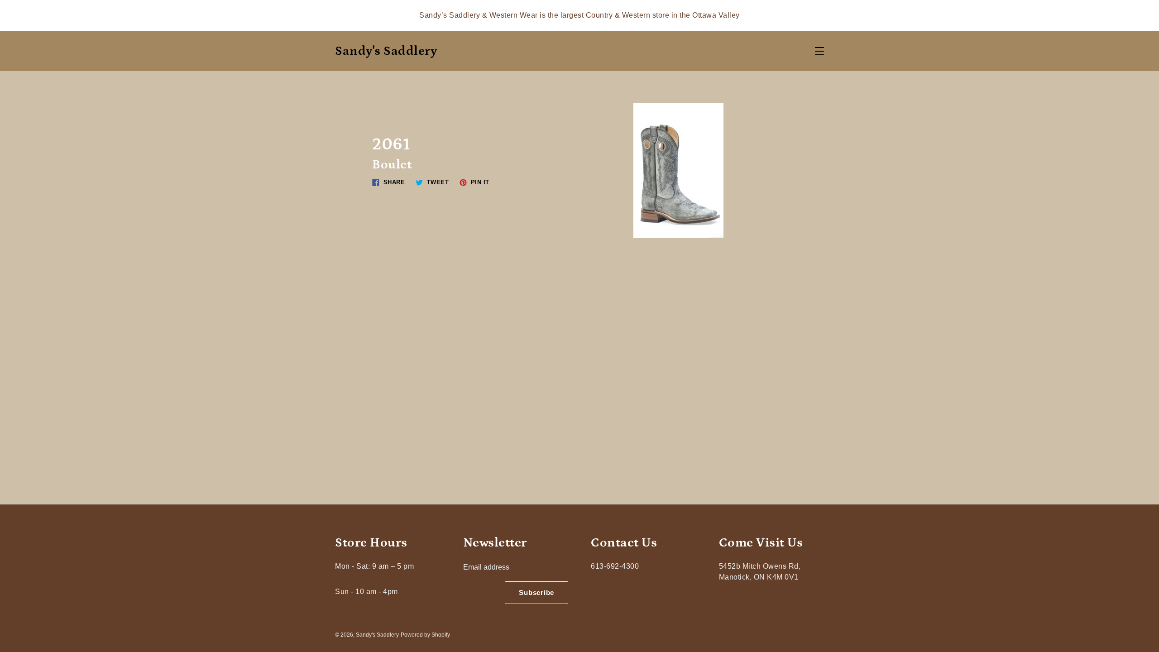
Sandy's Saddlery (386, 51)
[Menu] (819, 51)
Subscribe (536, 592)
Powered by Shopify (425, 635)
